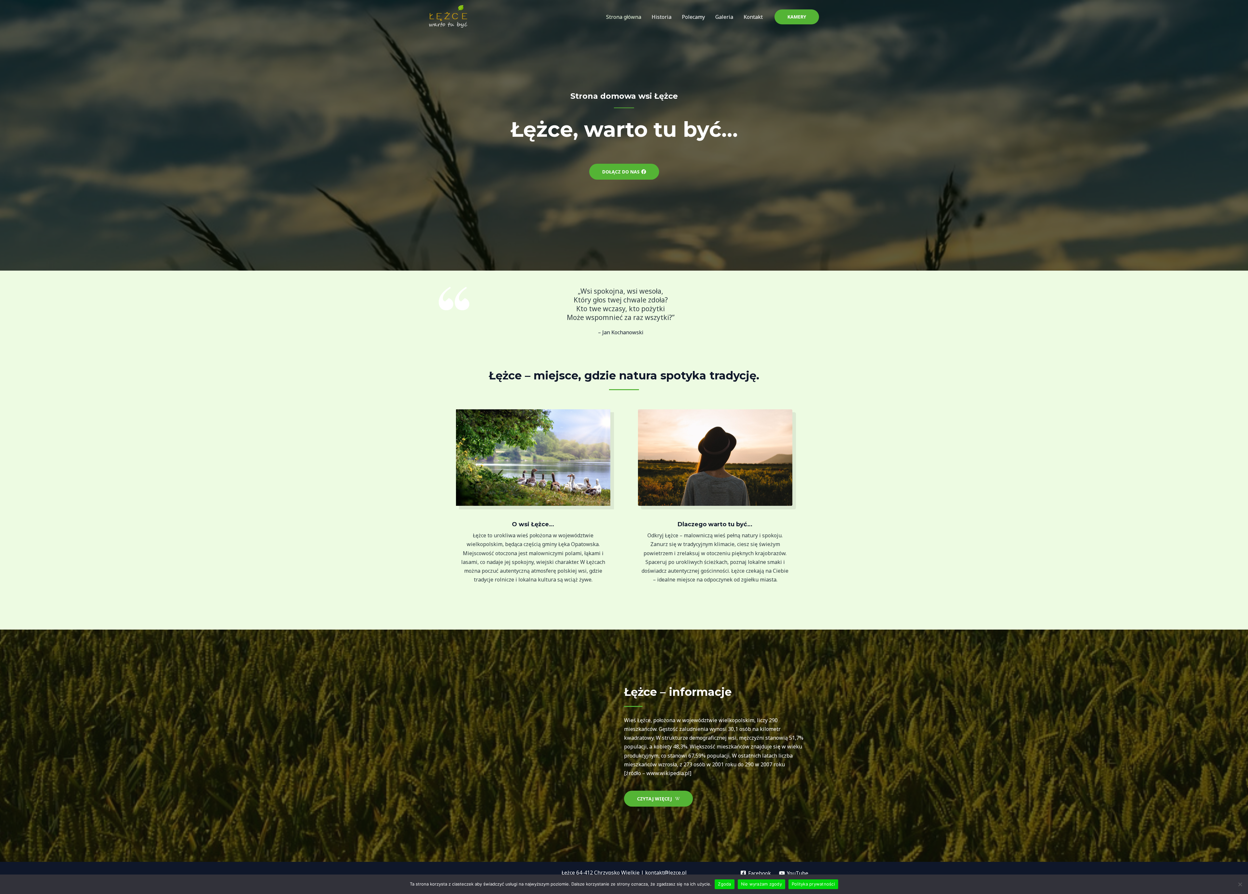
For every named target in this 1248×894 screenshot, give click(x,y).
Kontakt (753, 16)
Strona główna (623, 16)
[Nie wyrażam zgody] (1240, 884)
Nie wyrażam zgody (761, 884)
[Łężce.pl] (448, 16)
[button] (796, 16)
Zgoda (724, 884)
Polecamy (693, 16)
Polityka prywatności (813, 884)
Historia (661, 16)
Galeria (724, 16)
